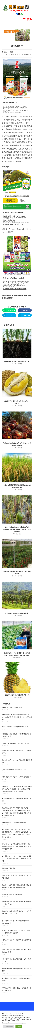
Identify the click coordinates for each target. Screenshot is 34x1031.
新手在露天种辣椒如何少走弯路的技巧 (15, 726)
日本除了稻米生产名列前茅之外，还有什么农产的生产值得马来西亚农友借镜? (17, 654)
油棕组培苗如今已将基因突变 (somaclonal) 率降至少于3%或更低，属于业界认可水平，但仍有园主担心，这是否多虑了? (17, 788)
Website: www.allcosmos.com (13, 224)
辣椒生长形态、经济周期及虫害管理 (14, 822)
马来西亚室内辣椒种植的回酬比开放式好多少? (17, 572)
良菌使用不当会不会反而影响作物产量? (17, 361)
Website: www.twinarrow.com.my (14, 289)
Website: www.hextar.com (12, 112)
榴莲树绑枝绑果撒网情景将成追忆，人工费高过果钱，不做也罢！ (16, 912)
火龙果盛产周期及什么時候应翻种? (17, 613)
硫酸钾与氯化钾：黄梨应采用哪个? (17, 695)
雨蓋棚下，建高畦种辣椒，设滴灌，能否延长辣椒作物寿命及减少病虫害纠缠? (16, 886)
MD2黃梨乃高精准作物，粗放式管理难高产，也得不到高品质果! (16, 931)
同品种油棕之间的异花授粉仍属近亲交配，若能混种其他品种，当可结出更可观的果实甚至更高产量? (16, 846)
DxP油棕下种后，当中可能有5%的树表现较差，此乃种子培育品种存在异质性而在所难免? (17, 858)
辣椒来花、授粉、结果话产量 (12, 707)
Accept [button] (19, 1027)
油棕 (5, 298)
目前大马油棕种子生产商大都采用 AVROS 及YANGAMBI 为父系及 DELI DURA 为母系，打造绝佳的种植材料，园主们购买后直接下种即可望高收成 (16, 811)
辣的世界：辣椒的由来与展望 (12, 894)
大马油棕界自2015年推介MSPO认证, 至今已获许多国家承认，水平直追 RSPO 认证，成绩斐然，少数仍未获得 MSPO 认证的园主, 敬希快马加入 (17, 833)
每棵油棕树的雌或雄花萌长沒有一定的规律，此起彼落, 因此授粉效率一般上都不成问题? (17, 717)
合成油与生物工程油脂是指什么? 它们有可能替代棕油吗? (17, 444)
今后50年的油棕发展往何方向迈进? (14, 769)
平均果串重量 (9, 295)
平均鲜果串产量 (18, 295)
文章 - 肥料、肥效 (14, 54)
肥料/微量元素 (26, 54)
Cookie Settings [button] (8, 1027)
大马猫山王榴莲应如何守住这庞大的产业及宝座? (17, 402)
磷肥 (8, 298)
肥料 (11, 298)
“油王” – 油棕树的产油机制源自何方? (15, 743)
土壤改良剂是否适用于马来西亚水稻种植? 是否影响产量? (17, 486)
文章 (5, 54)
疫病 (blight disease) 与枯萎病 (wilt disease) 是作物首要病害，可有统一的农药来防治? (17, 529)
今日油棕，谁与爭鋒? (9, 868)
